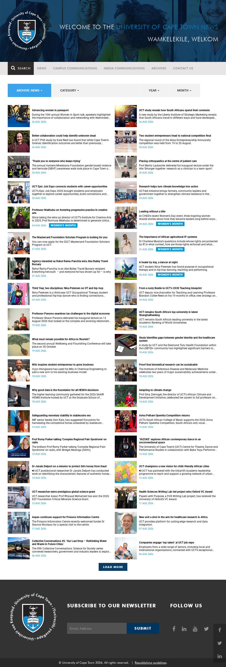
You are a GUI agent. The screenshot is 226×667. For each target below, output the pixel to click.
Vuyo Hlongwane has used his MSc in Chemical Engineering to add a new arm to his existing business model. (69, 371)
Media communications (124, 68)
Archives (158, 68)
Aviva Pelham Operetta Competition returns (164, 415)
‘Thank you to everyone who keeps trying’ (56, 161)
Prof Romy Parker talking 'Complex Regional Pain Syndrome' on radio (69, 441)
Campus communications (75, 68)
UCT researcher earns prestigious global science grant (63, 491)
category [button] (68, 90)
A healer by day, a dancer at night (158, 262)
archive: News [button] (28, 90)
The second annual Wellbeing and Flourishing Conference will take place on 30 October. (71, 345)
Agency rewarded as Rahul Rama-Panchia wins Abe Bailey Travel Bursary (70, 263)
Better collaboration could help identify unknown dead (64, 135)
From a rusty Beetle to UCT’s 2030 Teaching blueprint (170, 288)
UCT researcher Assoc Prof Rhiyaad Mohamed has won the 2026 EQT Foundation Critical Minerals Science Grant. (70, 498)
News (41, 68)
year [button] (153, 90)
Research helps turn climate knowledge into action (168, 186)
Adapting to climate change (155, 390)
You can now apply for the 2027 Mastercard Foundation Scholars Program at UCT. (71, 243)
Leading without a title (152, 211)
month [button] (183, 90)
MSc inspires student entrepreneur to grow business (63, 364)
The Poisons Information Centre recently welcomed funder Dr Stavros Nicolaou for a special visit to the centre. (68, 523)
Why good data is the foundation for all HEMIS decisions (65, 390)
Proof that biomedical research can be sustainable (168, 364)
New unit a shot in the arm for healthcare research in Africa (173, 517)
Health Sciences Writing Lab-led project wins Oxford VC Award (176, 491)
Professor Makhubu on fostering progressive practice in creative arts (69, 211)
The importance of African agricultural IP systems (168, 236)
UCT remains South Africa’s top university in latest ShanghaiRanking (168, 314)
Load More (113, 567)
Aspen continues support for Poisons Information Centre (65, 517)
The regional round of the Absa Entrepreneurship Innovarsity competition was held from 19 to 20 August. (175, 142)
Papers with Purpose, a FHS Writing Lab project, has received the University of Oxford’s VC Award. (177, 498)
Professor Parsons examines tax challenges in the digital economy (71, 313)
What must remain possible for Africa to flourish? (61, 339)
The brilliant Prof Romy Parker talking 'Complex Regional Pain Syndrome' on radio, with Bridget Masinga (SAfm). (68, 448)
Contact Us (183, 68)
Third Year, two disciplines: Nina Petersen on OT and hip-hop (67, 288)
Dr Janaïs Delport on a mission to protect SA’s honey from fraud (69, 466)
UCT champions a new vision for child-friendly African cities (174, 466)
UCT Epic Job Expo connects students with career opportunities (69, 186)
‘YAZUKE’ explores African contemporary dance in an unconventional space (170, 441)
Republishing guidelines (150, 662)
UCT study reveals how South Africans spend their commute (174, 110)
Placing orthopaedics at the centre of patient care (168, 161)
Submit (142, 628)
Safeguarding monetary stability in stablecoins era (61, 415)
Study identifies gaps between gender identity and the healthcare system (177, 339)
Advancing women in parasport (50, 110)
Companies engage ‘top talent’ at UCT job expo (166, 542)
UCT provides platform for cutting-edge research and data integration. (173, 523)
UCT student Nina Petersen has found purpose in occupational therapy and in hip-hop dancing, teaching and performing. (176, 268)
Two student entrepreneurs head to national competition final (175, 135)
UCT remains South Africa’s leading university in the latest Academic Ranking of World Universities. (173, 321)
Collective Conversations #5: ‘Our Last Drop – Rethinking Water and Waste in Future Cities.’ (69, 542)
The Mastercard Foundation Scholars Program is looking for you (69, 237)
